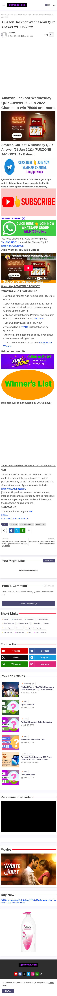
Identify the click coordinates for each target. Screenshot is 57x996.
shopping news (40, 628)
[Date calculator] (10, 777)
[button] (47, 5)
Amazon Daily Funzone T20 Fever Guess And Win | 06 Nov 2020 (36, 758)
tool (29, 632)
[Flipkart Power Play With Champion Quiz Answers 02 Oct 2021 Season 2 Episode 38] (10, 689)
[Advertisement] (28, 67)
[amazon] (41, 974)
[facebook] (20, 974)
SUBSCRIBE (9, 242)
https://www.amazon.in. (13, 488)
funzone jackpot (26, 524)
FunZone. (39, 318)
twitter (16, 657)
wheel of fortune (41, 632)
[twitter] (24, 974)
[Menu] (3, 5)
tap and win (12, 14)
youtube (16, 651)
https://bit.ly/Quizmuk (12, 246)
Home (3, 14)
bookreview (30, 619)
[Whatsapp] (22, 530)
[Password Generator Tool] (10, 742)
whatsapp (16, 664)
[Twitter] (17, 530)
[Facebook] (11, 530)
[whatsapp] (37, 974)
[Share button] (28, 530)
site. (31, 511)
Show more (49, 561)
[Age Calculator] (10, 707)
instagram (44, 664)
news (47, 623)
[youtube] (15, 974)
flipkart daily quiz (9, 623)
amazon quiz (18, 619)
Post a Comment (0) (28, 604)
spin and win (8, 632)
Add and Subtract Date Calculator (36, 722)
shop (28, 628)
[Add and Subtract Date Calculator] (10, 724)
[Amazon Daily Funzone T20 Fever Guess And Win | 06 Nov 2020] (10, 759)
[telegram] (28, 974)
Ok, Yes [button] (8, 991)
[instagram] (32, 974)
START (24, 327)
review (20, 628)
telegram (44, 657)
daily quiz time (43, 619)
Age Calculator (28, 704)
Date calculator (28, 774)
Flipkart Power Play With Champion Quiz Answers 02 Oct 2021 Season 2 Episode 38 (37, 688)
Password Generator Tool (33, 739)
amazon (14, 524)
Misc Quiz (37, 623)
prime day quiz (8, 628)
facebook (44, 651)
